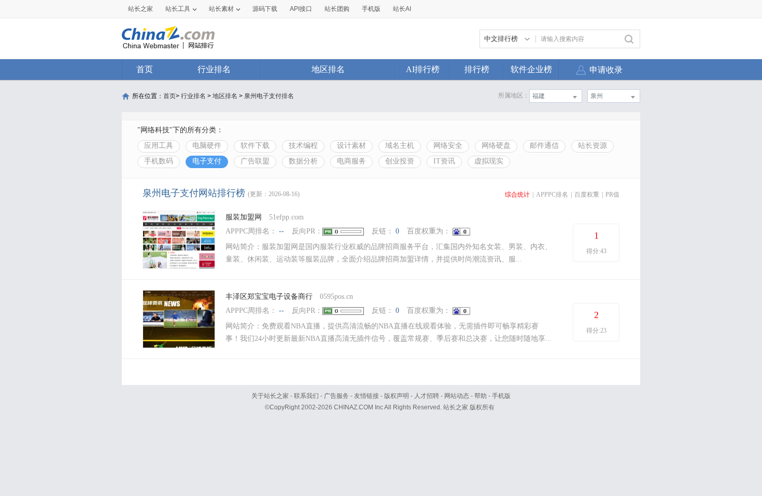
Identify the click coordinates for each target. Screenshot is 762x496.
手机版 (501, 395)
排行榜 (476, 69)
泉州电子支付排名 (269, 96)
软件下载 (255, 145)
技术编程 (303, 145)
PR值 (612, 194)
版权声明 (396, 395)
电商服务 (351, 161)
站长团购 (336, 8)
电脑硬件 (206, 145)
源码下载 (264, 8)
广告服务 (336, 395)
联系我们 (306, 395)
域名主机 (399, 145)
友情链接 (366, 395)
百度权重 (586, 194)
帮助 (480, 395)
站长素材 (221, 8)
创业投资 (399, 161)
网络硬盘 (496, 145)
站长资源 (592, 145)
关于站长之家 (270, 395)
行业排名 (214, 69)
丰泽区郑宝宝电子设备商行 (269, 296)
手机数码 (158, 161)
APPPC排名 (552, 194)
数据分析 (303, 161)
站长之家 (140, 8)
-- (281, 231)
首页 (144, 69)
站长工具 (177, 8)
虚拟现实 (488, 161)
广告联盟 (255, 161)
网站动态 (456, 395)
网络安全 (447, 145)
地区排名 (328, 69)
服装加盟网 (243, 217)
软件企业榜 (531, 69)
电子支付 (206, 161)
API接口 (301, 8)
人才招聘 (426, 395)
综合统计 (517, 194)
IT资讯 (444, 161)
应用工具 (158, 145)
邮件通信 (544, 145)
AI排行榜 (423, 69)
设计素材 (351, 145)
